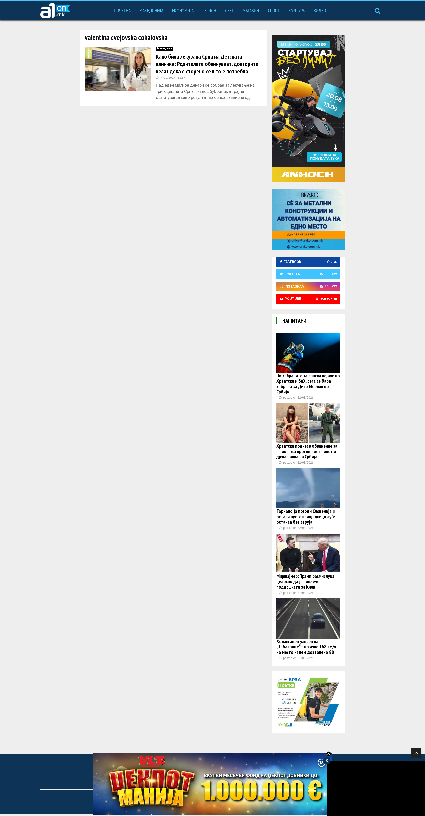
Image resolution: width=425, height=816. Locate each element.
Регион (209, 10)
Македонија (151, 10)
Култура (297, 10)
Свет (229, 10)
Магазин (251, 10)
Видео (320, 10)
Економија (183, 10)
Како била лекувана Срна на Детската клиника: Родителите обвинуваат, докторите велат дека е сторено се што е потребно (207, 64)
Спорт (274, 10)
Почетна (122, 10)
